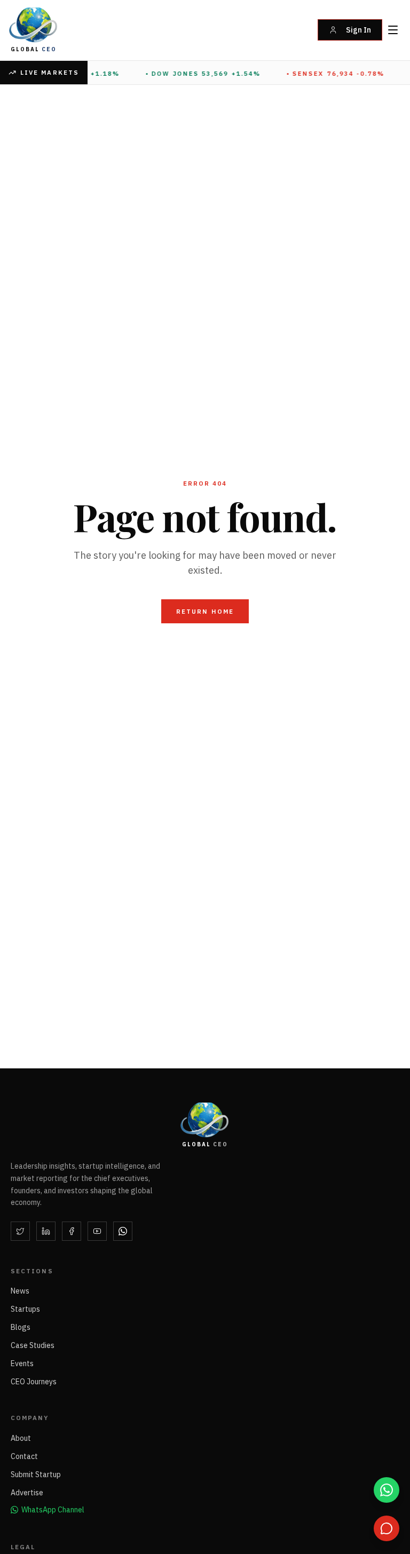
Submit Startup (36, 1474)
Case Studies (32, 1345)
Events (22, 1363)
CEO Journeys (34, 1381)
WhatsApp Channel (52, 1510)
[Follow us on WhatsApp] (386, 1490)
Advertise (27, 1492)
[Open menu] (393, 30)
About (21, 1438)
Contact (24, 1456)
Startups (25, 1309)
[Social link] (20, 1231)
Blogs (20, 1327)
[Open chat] (386, 1528)
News (20, 1291)
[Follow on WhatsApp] (122, 1231)
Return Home (205, 611)
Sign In (358, 30)
